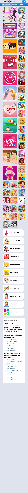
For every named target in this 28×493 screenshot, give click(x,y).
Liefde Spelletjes (13, 320)
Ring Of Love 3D (11, 350)
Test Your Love (11, 346)
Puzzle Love (10, 343)
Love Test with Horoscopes (14, 361)
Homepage (8, 4)
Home (5, 320)
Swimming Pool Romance (14, 370)
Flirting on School (11, 339)
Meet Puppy (10, 377)
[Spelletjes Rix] (8, 1)
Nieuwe (14, 4)
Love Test (9, 372)
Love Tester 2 (10, 348)
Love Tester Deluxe (12, 341)
